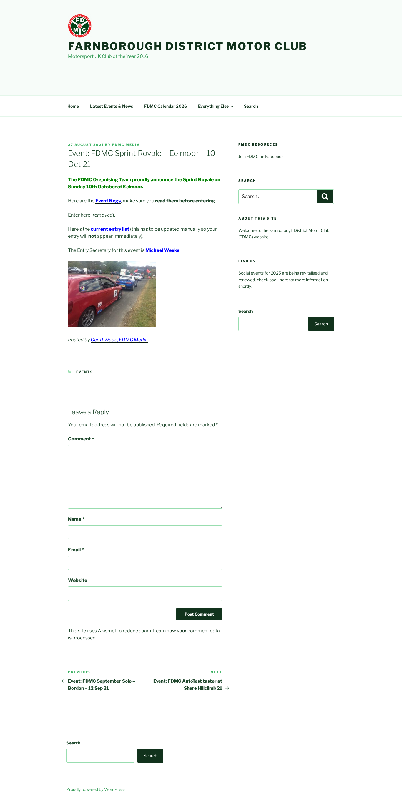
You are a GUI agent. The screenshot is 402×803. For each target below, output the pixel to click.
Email (76, 550)
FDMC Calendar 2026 (165, 106)
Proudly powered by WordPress (95, 789)
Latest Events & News (111, 106)
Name (76, 519)
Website (77, 580)
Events (84, 372)
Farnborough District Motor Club (187, 46)
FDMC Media (126, 145)
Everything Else (213, 106)
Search (251, 106)
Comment (81, 439)
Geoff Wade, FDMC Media (119, 340)
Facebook (274, 156)
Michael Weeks (162, 250)
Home (73, 106)
